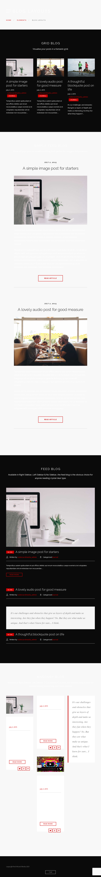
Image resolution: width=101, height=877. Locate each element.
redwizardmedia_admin (16, 93)
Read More (14, 575)
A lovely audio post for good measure (50, 309)
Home (8, 20)
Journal (12, 96)
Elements (21, 20)
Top (50, 872)
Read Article (50, 278)
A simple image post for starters (50, 168)
